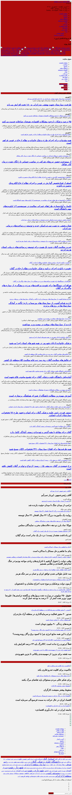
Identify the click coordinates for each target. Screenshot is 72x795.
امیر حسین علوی (24, 759)
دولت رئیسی (27, 762)
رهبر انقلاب (53, 764)
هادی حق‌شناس (34, 776)
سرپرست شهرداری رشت (16, 764)
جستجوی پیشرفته (58, 736)
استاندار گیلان (48, 759)
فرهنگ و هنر (64, 19)
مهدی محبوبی (51, 776)
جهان (66, 22)
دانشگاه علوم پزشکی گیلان (45, 761)
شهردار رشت (15, 767)
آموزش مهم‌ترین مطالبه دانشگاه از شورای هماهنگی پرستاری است (40, 396)
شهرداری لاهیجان (21, 771)
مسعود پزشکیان (19, 773)
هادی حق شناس (44, 776)
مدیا (66, 31)
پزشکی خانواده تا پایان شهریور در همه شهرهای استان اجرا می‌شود (40, 343)
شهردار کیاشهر (61, 771)
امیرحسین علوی (14, 759)
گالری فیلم (60, 732)
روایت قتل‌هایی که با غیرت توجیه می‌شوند (39, 48)
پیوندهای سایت (59, 734)
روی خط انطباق (59, 752)
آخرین (66, 480)
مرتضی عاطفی (29, 773)
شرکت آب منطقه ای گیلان (60, 768)
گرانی (19, 776)
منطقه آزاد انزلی (63, 776)
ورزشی (65, 24)
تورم (61, 762)
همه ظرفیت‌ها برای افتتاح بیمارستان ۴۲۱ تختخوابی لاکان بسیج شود (40, 449)
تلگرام (66, 86)
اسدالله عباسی (38, 759)
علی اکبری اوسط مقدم (10, 771)
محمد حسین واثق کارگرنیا (39, 773)
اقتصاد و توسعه (63, 21)
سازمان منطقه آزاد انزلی (35, 764)
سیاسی (65, 15)
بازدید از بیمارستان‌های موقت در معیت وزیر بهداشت (46, 324)
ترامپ (65, 762)
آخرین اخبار (60, 739)
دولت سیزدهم (19, 762)
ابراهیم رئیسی (68, 759)
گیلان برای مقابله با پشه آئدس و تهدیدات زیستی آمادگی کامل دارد (40, 432)
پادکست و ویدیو (59, 35)
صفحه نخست (63, 13)
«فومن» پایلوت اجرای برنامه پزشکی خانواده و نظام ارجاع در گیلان (40, 268)
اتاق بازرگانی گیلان (60, 759)
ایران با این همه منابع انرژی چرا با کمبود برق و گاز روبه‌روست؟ (40, 51)
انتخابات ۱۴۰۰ (6, 759)
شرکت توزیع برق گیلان (48, 768)
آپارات (66, 89)
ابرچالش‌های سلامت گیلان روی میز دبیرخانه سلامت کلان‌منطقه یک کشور (37, 360)
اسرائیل (32, 759)
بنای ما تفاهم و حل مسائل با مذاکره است (36, 50)
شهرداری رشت (35, 770)
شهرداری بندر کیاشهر (50, 771)
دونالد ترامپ (11, 762)
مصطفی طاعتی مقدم (8, 773)
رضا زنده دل (60, 765)
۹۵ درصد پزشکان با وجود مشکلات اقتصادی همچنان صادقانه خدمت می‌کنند (36, 121)
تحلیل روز (65, 30)
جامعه (66, 17)
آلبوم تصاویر (60, 33)
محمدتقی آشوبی (53, 773)
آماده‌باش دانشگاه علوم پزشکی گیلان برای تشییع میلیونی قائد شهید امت (37, 377)
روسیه (47, 764)
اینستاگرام (64, 87)
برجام (69, 762)
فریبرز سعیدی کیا (63, 773)
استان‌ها (65, 28)
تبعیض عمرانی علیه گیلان (62, 48)
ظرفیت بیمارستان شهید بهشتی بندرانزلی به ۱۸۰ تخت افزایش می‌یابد (39, 104)
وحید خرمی (24, 776)
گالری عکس (60, 730)
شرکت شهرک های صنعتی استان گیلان (33, 768)
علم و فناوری (63, 26)
